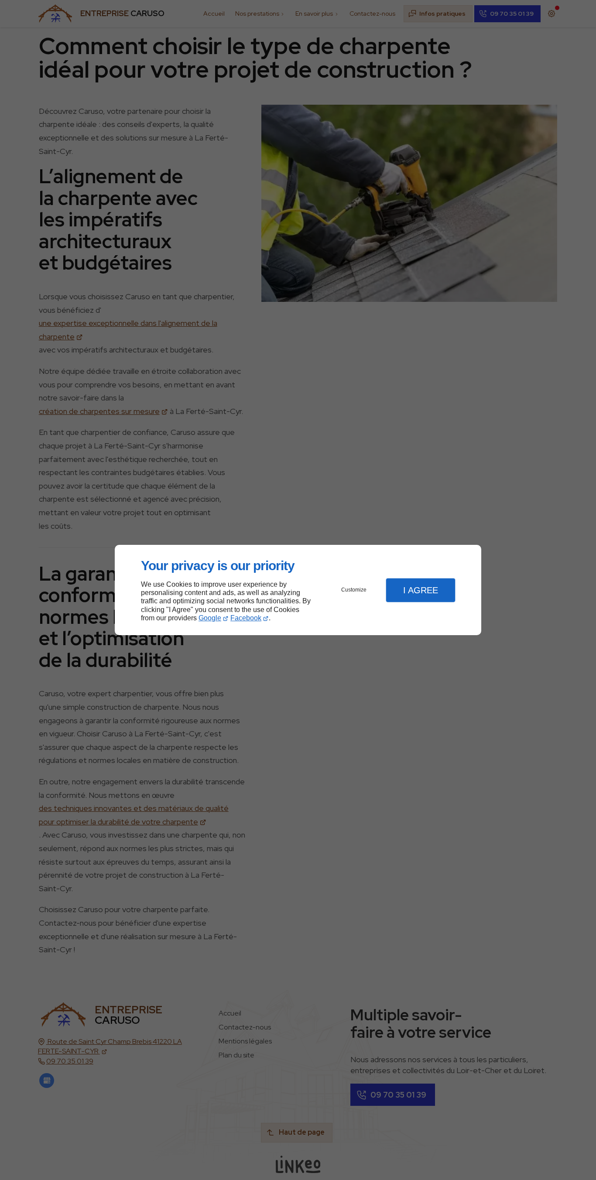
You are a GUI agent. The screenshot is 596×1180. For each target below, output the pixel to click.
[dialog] (298, 590)
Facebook (245, 618)
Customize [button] (354, 590)
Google (210, 618)
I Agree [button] (420, 590)
